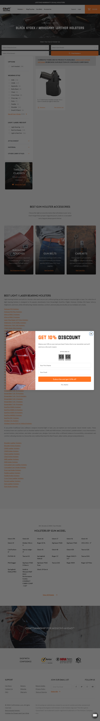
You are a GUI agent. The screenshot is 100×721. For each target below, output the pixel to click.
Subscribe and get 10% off (64, 379)
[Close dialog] (91, 334)
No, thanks (64, 385)
